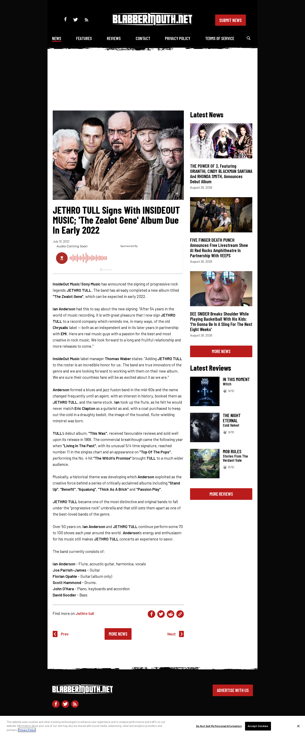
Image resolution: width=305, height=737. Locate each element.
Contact (143, 38)
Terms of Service (219, 38)
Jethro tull (85, 613)
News (56, 38)
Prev (65, 633)
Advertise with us (233, 690)
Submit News (230, 20)
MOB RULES (232, 451)
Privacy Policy (177, 38)
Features (84, 38)
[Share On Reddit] (170, 614)
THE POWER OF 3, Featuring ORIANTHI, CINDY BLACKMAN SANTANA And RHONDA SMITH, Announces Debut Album (221, 173)
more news (221, 351)
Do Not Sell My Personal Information (219, 726)
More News (118, 633)
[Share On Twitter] (161, 614)
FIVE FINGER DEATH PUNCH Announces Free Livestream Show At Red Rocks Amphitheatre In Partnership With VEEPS (219, 247)
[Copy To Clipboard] (180, 614)
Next (171, 633)
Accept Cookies (258, 726)
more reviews (221, 494)
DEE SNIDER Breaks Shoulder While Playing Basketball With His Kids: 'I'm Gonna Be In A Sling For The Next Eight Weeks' (221, 321)
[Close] (298, 726)
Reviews (114, 38)
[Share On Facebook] (151, 614)
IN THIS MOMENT (236, 379)
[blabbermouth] (152, 24)
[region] (152, 726)
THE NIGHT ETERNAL (232, 417)
